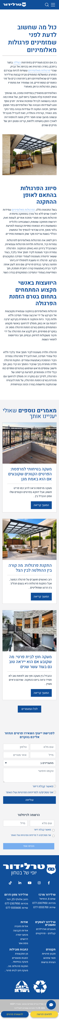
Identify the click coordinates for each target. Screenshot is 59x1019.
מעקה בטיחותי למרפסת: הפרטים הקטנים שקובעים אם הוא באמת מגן (17, 961)
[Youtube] (29, 882)
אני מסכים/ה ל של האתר (29, 792)
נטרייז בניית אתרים (36, 1003)
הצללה (17, 62)
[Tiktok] (10, 882)
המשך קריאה (41, 505)
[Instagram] (39, 882)
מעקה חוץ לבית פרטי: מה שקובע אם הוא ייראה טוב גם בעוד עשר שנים (16, 970)
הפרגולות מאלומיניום (23, 210)
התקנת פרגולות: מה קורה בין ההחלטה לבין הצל (17, 966)
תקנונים (51, 949)
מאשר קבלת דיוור (43, 786)
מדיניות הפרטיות (27, 792)
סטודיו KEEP (15, 1003)
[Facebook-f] (48, 882)
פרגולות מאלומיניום (39, 71)
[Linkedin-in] (19, 882)
